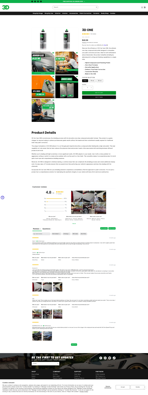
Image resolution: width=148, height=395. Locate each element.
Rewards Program (57, 378)
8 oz (85, 80)
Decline (138, 387)
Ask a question (104, 228)
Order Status (77, 374)
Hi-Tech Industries (100, 374)
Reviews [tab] (37, 229)
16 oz (92, 80)
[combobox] (75, 7)
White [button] (59, 279)
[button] (38, 13)
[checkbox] (75, 233)
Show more (74, 344)
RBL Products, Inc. (100, 376)
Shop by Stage (35, 374)
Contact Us (77, 376)
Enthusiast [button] (34, 279)
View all (74, 223)
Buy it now (99, 97)
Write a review (112, 228)
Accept (123, 387)
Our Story (55, 374)
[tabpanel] (74, 289)
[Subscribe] (57, 363)
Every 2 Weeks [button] (75, 279)
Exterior (34, 376)
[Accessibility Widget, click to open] (2, 197)
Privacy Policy (84, 391)
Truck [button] (42, 279)
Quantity (84, 84)
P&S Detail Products (101, 378)
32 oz (100, 80)
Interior (33, 378)
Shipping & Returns (79, 378)
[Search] (96, 7)
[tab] (47, 229)
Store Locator (56, 376)
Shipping (84, 42)
